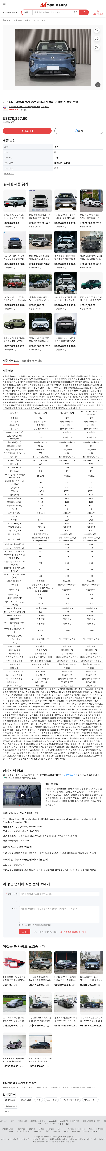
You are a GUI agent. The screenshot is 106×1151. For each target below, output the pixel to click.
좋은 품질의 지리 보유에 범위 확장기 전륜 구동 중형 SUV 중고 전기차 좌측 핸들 (64, 258)
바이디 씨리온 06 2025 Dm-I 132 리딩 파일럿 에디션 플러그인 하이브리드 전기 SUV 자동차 (40, 299)
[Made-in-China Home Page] (53, 4)
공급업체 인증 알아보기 (91, 1121)
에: (17, 901)
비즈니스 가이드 (51, 1123)
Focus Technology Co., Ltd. (56, 1136)
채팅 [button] (80, 131)
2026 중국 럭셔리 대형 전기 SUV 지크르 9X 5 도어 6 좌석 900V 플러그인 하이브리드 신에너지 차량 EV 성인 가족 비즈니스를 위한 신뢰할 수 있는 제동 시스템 (40, 217)
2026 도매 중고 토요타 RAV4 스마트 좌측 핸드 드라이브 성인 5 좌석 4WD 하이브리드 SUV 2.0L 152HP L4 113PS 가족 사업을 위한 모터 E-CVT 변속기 (91, 217)
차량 (39, 1099)
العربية (27, 1131)
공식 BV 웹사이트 (69, 774)
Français (51, 1129)
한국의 (19, 1131)
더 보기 (6, 1111)
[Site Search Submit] (84, 12)
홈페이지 (6, 20)
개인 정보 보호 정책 (38, 1121)
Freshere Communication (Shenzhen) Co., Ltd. (29, 106)
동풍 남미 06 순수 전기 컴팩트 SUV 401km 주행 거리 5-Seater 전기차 (14, 340)
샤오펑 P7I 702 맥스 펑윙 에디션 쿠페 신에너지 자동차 (14, 1061)
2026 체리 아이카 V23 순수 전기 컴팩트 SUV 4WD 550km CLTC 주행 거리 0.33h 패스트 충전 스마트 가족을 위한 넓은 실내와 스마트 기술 (65, 340)
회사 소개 (3, 1121)
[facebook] (61, 1123)
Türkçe (65, 1131)
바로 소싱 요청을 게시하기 (73, 931)
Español (61, 1129)
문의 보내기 (27, 130)
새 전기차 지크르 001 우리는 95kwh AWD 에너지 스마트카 (65, 1020)
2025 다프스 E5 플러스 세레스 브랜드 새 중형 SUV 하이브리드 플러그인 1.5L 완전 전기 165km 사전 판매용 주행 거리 (91, 299)
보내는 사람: (12, 894)
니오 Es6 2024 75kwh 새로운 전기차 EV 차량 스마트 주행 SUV (40, 1020)
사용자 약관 (22, 1121)
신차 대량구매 (11, 1106)
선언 (12, 1121)
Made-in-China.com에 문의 (59, 1121)
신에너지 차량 (40, 20)
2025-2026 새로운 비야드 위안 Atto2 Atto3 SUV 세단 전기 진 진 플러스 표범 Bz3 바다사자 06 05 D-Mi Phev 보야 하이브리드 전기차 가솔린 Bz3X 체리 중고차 (40, 258)
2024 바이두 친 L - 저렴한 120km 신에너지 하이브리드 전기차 (65, 980)
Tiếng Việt (76, 1131)
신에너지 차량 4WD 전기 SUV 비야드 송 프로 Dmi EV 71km (40, 980)
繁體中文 (32, 1129)
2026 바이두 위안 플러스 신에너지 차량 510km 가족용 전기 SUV (65, 217)
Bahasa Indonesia (90, 1131)
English (11, 1129)
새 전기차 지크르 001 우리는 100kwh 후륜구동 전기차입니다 (91, 1020)
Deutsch (71, 1129)
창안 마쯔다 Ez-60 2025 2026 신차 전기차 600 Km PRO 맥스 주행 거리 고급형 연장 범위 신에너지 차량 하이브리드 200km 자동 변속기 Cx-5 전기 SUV (40, 340)
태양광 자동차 (90, 1099)
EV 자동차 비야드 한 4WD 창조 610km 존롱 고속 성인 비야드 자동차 (14, 1020)
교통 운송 (18, 20)
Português (81, 1129)
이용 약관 (55, 1141)
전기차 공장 (10, 1099)
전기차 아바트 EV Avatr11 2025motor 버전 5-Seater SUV (91, 258)
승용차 (28, 20)
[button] (4, 4)
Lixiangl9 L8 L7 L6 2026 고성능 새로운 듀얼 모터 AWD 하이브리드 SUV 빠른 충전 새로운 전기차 (14, 258)
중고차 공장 (26, 1099)
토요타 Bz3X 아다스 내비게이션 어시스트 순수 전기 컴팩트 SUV (14, 217)
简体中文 (21, 1129)
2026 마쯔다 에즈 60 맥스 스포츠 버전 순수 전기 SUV (14, 298)
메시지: (15, 908)
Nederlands (38, 1131)
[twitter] (67, 1123)
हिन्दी (47, 1131)
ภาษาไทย (56, 1131)
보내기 (25, 931)
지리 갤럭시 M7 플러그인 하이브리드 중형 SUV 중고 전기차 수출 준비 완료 (65, 299)
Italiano (92, 1129)
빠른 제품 (75, 1121)
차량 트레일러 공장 (70, 1099)
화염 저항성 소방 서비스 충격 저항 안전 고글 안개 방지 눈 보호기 (14, 980)
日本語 (41, 1129)
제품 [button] (26, 12)
